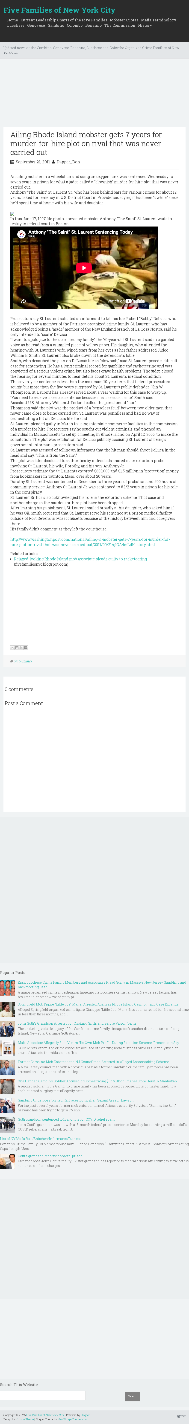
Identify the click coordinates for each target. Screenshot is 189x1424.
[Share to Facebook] (25, 647)
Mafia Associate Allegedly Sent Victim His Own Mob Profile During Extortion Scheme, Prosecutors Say (98, 1042)
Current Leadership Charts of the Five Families (64, 19)
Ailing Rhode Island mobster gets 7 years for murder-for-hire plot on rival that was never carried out (86, 143)
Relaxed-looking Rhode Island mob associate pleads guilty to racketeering (80, 558)
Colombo (75, 25)
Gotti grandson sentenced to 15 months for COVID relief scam (66, 1119)
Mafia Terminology (158, 19)
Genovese (36, 25)
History (145, 25)
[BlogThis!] (17, 647)
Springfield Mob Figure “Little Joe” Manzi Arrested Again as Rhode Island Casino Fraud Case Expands (98, 1004)
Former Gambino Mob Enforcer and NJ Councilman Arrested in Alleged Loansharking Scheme (93, 1062)
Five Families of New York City (59, 10)
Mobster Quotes (124, 19)
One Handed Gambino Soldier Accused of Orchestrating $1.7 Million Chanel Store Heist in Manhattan (97, 1081)
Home (12, 19)
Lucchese (15, 25)
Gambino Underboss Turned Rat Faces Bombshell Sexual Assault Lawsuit (75, 1100)
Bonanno (93, 25)
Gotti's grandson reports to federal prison (50, 1156)
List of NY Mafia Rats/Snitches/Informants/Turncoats (42, 1138)
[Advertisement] (94, 94)
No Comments (23, 661)
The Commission (119, 25)
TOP (183, 1416)
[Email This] (12, 647)
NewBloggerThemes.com (73, 1419)
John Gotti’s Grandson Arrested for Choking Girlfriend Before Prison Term (77, 1023)
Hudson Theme (25, 1419)
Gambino (56, 25)
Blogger (85, 1415)
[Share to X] (21, 647)
